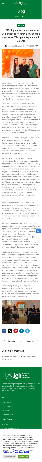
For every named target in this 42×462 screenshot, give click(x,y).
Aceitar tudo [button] (23, 457)
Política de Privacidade (10, 428)
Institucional (6, 403)
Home (17, 16)
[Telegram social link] (27, 331)
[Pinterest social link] (15, 331)
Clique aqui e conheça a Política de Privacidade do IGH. (18, 451)
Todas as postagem (21, 341)
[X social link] (10, 331)
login (20, 356)
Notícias (5, 424)
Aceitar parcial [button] (9, 457)
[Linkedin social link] (21, 331)
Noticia (25, 16)
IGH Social (6, 411)
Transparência (7, 415)
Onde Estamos (7, 407)
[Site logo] (21, 3)
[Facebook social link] (4, 331)
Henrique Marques (15, 46)
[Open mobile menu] (3, 3)
